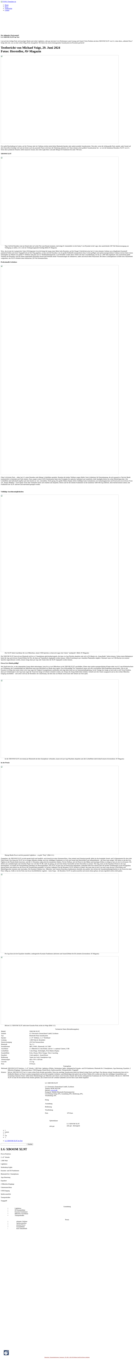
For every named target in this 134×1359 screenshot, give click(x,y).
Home (7, 5)
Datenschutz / (47, 1357)
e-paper (7, 10)
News (6, 7)
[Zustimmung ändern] (6, 1352)
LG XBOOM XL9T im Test (13, 1141)
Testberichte (8, 8)
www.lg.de (54, 1090)
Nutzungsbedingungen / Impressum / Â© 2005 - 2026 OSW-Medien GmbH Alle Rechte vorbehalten (70, 1357)
